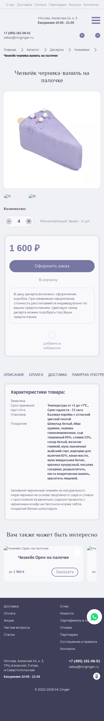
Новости (67, 613)
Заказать (65, 571)
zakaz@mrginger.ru (19, 37)
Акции (9, 620)
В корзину (48, 280)
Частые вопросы (17, 627)
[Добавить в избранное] (77, 552)
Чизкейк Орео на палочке (43, 557)
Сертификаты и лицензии (80, 620)
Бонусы (75, 5)
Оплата (40, 5)
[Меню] (96, 20)
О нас (10, 5)
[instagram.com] (88, 676)
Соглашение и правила (78, 642)
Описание (14, 375)
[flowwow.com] (96, 676)
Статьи (9, 635)
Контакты (91, 5)
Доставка (24, 5)
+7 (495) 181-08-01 (17, 33)
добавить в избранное (52, 346)
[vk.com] (80, 676)
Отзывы (66, 627)
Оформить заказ (52, 266)
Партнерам (57, 5)
